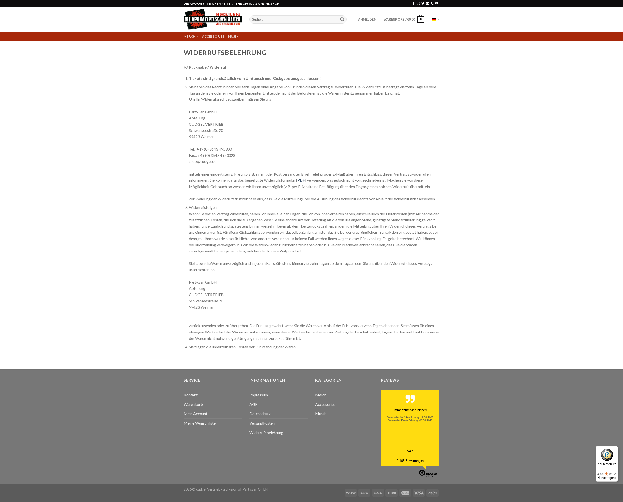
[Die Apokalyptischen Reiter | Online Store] (213, 19)
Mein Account (195, 413)
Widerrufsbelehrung (266, 432)
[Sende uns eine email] (427, 3)
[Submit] (342, 19)
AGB (253, 404)
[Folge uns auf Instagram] (418, 3)
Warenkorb (193, 404)
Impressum (258, 395)
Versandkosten (262, 423)
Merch (189, 36)
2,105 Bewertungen (410, 461)
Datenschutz (260, 413)
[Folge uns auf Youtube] (436, 3)
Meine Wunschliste (200, 423)
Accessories (213, 36)
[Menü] (615, 449)
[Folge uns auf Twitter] (422, 3)
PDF (301, 180)
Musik (233, 36)
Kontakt (191, 395)
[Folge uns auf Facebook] (413, 3)
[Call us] (432, 3)
